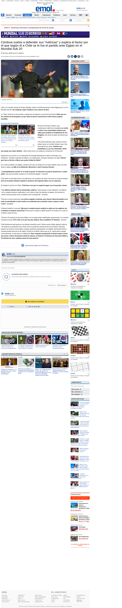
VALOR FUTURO (81, 598)
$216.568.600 (76, 510)
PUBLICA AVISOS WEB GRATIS (80, 498)
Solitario (73, 355)
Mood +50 (38, 357)
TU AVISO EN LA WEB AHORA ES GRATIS (80, 545)
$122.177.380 (84, 521)
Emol (3, 0)
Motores (25, 17)
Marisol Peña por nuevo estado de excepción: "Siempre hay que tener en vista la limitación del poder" (80, 152)
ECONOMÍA (5, 596)
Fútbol (13, 17)
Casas (74, 0)
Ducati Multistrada (84, 536)
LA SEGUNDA (66, 600)
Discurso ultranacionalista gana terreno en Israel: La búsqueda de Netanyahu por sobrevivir (80, 230)
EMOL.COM (54, 596)
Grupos (24, 36)
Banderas (73, 284)
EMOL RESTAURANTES (23, 601)
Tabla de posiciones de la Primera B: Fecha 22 (84, 450)
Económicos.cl (64, 0)
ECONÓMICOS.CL (81, 595)
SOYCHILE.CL (66, 601)
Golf (20, 17)
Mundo (37, 15)
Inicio (6, 36)
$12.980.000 (83, 539)
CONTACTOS (38, 600)
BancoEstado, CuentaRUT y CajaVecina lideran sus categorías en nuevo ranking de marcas (60, 371)
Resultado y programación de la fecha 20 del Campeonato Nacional (59, 347)
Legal (22, 0)
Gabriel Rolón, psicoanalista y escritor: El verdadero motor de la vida (80, 95)
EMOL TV (20, 598)
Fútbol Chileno (51, 17)
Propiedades (48, 0)
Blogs (17, 0)
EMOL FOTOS (21, 600)
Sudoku (73, 373)
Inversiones (34, 0)
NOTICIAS (4, 595)
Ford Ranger (82, 527)
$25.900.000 (83, 529)
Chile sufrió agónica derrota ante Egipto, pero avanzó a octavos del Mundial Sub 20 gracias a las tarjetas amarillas (8, 139)
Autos (41, 0)
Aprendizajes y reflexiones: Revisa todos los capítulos (80, 111)
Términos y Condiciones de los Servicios (49, 606)
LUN (64, 598)
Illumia (20, 357)
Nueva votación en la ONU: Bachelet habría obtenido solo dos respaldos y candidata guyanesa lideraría (80, 485)
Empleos (56, 0)
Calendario (35, 36)
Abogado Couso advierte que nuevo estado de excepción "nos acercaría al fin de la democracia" (80, 171)
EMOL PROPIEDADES (40, 596)
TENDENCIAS (21, 595)
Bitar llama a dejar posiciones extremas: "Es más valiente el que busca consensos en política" (80, 207)
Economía (18, 15)
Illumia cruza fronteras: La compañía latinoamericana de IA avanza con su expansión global (26, 371)
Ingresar (79, 10)
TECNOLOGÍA (5, 601)
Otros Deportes (32, 17)
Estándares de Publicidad (65, 606)
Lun (87, 0)
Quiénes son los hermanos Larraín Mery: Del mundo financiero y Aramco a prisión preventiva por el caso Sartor (80, 467)
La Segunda (81, 0)
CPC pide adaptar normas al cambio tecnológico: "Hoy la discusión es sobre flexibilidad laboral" (79, 189)
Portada (8, 17)
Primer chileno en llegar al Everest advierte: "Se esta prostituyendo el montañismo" (80, 134)
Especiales (44, 17)
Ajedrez (73, 337)
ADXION (79, 596)
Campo (27, 0)
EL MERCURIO (55, 598)
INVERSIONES (66, 596)
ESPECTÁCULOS (6, 600)
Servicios (73, 15)
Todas (38, 17)
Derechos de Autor (23, 606)
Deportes (27, 15)
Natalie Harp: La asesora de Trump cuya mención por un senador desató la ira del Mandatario (80, 263)
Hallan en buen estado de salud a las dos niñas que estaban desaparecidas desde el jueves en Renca (80, 415)
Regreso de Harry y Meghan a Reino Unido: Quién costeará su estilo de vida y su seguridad (79, 247)
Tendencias (56, 15)
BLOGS (53, 600)
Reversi (73, 302)
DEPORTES (5, 598)
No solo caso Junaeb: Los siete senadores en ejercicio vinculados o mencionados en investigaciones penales (80, 405)
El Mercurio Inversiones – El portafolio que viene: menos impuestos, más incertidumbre (9, 372)
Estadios (54, 36)
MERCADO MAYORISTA (79, 601)
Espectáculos (47, 15)
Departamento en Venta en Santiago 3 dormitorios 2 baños (84, 517)
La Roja (45, 36)
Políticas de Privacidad (34, 606)
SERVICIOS (21, 596)
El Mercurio (10, 0)
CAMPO (65, 595)
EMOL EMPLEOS (39, 598)
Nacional (8, 15)
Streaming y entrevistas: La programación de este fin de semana (32, 27)
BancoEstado (56, 357)
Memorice (73, 320)
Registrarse (85, 10)
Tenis (17, 17)
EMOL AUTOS (38, 595)
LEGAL (53, 601)
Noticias (15, 36)
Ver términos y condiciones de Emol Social (35, 327)
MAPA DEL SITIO (39, 601)
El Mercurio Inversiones (9, 357)
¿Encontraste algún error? (36, 245)
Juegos (73, 270)
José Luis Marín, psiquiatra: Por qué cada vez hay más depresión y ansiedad (80, 78)
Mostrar (45, 4)
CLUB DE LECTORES (56, 595)
